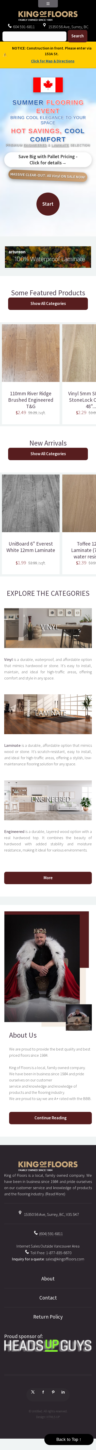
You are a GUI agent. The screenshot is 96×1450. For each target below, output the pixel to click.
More (48, 877)
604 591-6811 (23, 26)
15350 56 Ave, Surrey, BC (68, 26)
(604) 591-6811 (50, 1233)
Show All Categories (48, 303)
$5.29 (32, 412)
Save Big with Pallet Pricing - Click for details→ (48, 159)
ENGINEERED (35, 145)
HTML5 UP (53, 1417)
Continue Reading (50, 1118)
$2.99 (32, 563)
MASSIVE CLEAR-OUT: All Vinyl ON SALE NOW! (47, 175)
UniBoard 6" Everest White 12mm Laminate (30, 547)
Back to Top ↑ (68, 1439)
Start (47, 204)
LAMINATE (60, 145)
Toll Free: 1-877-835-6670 (50, 1252)
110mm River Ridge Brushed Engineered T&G (30, 400)
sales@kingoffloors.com (65, 1259)
